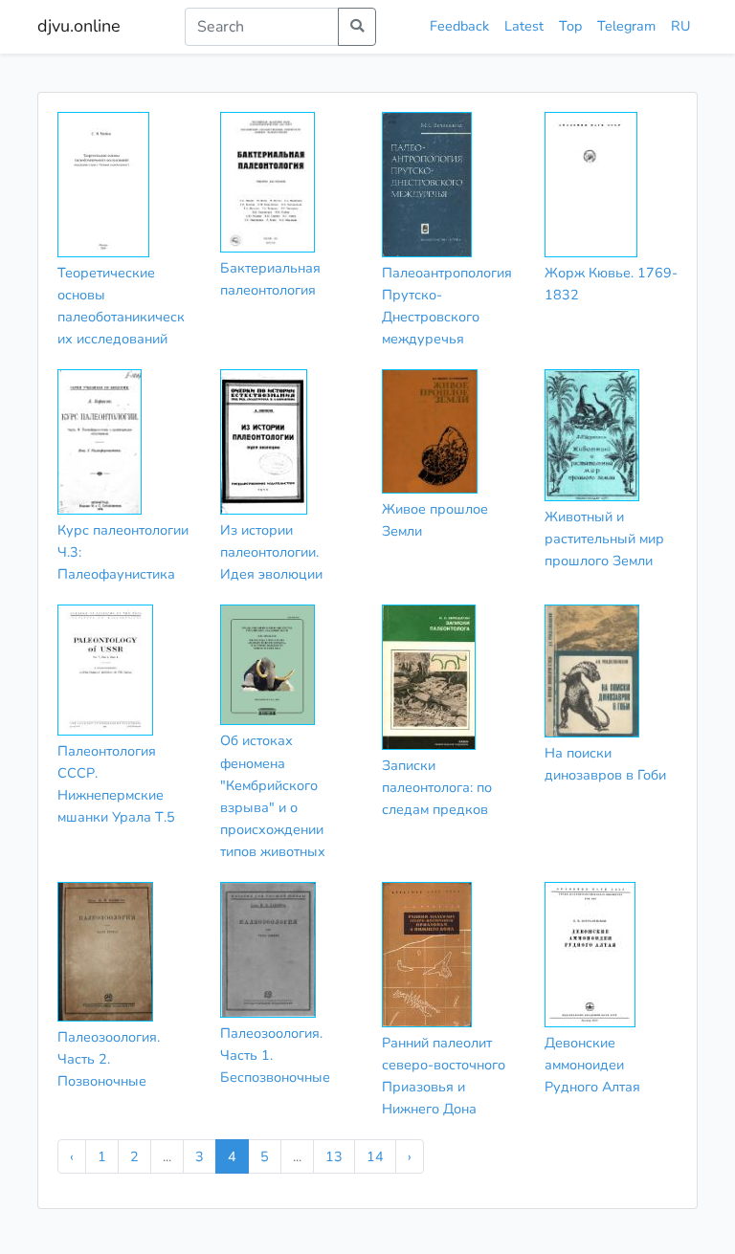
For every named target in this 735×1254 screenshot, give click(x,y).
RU (680, 25)
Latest (524, 25)
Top (570, 25)
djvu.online (79, 25)
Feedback (459, 25)
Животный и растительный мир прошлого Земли (604, 538)
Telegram (626, 25)
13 (334, 1156)
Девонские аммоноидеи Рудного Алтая (592, 1064)
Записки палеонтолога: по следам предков (437, 787)
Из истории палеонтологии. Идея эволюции (271, 551)
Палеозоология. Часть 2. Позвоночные (108, 1058)
